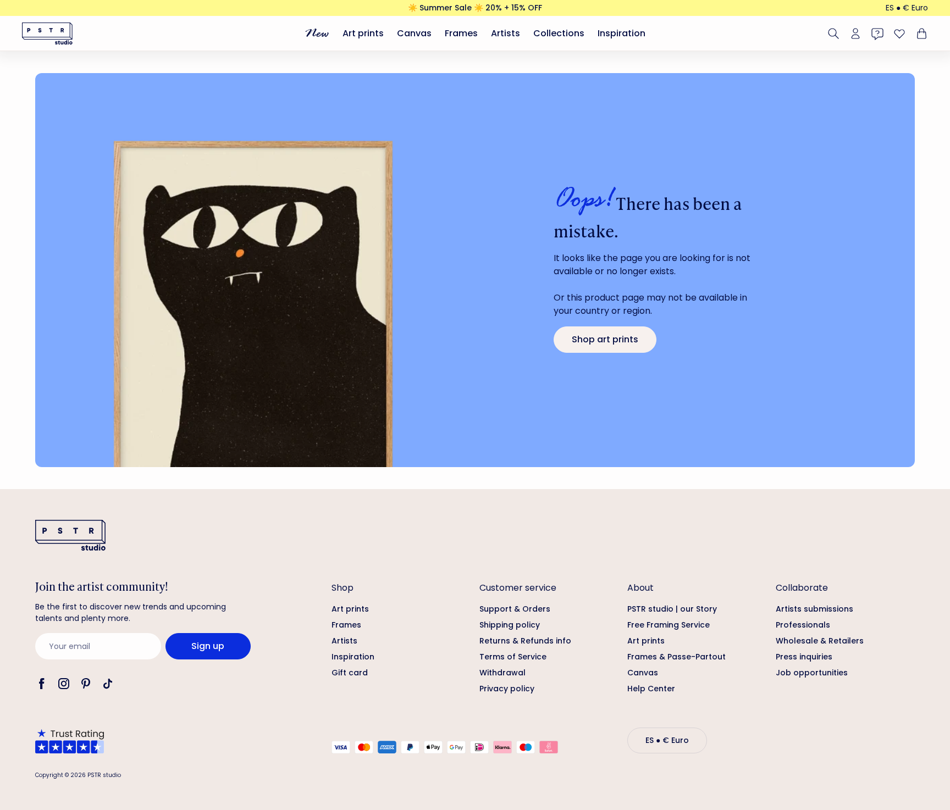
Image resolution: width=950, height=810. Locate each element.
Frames (461, 33)
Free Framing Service (668, 624)
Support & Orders (514, 608)
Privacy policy (506, 688)
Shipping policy (509, 624)
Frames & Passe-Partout (676, 656)
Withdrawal (502, 672)
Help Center (651, 688)
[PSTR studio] (47, 34)
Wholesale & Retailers (820, 640)
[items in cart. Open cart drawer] (920, 33)
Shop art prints (605, 339)
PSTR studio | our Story (672, 608)
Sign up (207, 646)
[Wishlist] (899, 33)
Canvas (414, 33)
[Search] (833, 33)
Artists (505, 33)
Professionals (803, 624)
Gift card (350, 672)
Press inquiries (804, 656)
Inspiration (621, 33)
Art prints (363, 33)
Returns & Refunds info (525, 640)
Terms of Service (512, 656)
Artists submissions (814, 608)
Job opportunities (812, 672)
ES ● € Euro (907, 7)
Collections (558, 33)
